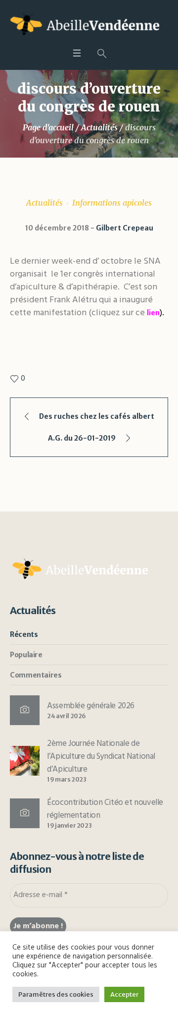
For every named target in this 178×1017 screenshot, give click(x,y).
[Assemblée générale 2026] (25, 710)
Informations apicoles (112, 203)
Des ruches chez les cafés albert (96, 416)
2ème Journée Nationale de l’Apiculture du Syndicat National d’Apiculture (101, 756)
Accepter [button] (124, 994)
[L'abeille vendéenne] (89, 25)
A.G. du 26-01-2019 (82, 438)
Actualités (99, 127)
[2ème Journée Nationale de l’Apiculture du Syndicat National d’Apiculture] (25, 760)
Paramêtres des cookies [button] (55, 994)
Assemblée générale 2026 (90, 706)
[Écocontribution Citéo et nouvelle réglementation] (25, 813)
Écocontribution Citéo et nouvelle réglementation (105, 809)
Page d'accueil (48, 127)
